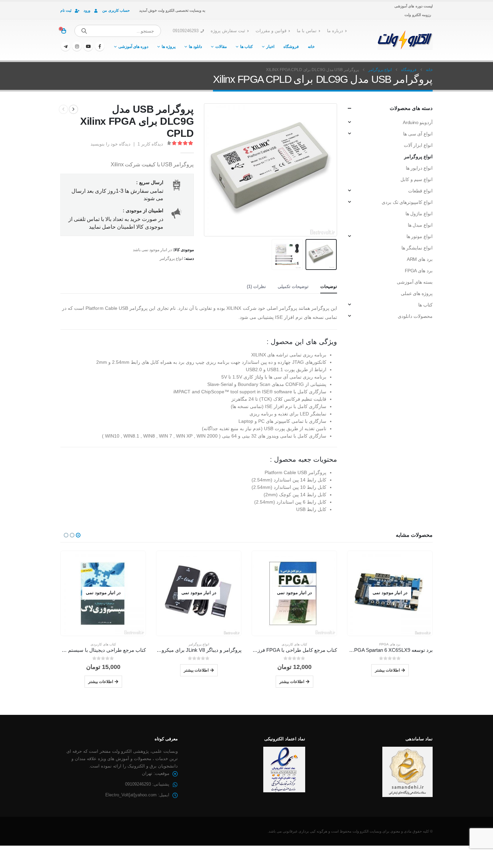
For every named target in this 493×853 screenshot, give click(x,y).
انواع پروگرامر (171, 258)
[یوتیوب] (88, 46)
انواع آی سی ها (418, 133)
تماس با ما (307, 31)
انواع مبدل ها (420, 225)
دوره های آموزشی (133, 46)
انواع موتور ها (419, 236)
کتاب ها (246, 46)
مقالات (221, 46)
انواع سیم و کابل (416, 179)
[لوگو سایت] (405, 40)
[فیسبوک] (99, 46)
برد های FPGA (419, 270)
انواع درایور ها (419, 168)
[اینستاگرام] (76, 46)
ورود (87, 10)
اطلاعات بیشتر (385, 681)
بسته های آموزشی (415, 282)
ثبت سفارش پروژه (228, 31)
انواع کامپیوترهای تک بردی (407, 202)
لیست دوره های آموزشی (413, 6)
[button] (329, 170)
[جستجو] (84, 31)
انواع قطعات (420, 190)
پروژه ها (168, 46)
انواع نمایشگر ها (417, 247)
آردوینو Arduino (418, 122)
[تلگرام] (65, 46)
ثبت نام (65, 10)
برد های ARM (420, 259)
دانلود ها (195, 46)
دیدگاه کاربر (150, 144)
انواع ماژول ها (419, 213)
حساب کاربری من (116, 10)
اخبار (270, 46)
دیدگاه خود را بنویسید (110, 144)
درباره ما (335, 31)
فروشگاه (291, 46)
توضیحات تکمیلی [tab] (293, 286)
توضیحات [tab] (328, 286)
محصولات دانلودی (415, 316)
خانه (311, 46)
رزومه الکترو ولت (417, 15)
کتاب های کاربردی (387, 644)
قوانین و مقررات (271, 31)
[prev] (73, 109)
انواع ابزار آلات (418, 145)
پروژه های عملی (417, 293)
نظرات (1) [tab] (256, 286)
